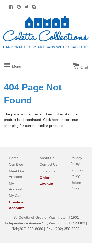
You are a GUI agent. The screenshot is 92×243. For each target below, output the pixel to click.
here (55, 120)
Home (14, 158)
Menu (18, 64)
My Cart (15, 196)
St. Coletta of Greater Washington (41, 217)
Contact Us (48, 164)
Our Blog (16, 164)
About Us (47, 158)
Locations (47, 171)
